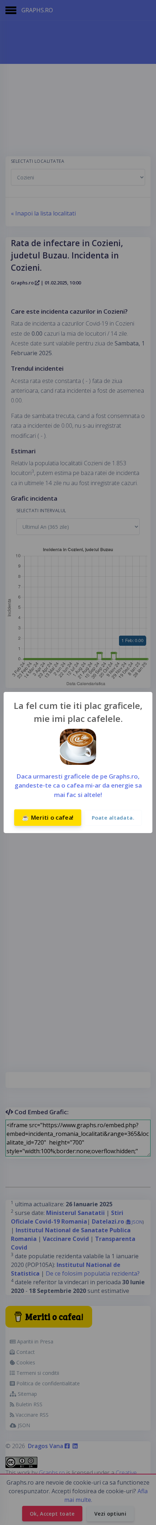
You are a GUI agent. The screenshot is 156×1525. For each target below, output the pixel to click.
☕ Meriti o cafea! (48, 818)
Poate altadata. (113, 817)
